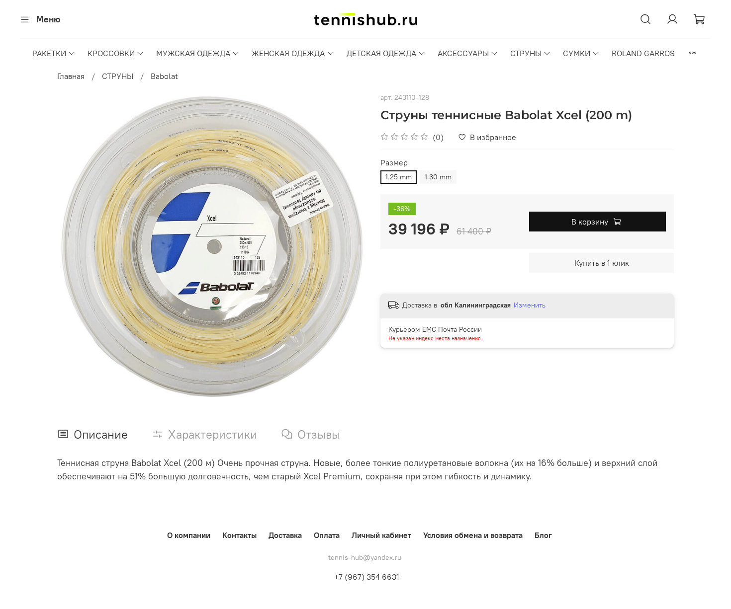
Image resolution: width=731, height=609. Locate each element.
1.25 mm (398, 176)
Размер (394, 162)
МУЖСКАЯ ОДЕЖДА (193, 53)
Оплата (327, 535)
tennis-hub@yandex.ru (364, 557)
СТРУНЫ (526, 53)
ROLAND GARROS (643, 53)
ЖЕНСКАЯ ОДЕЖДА (288, 53)
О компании (188, 535)
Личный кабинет (381, 535)
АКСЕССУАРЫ (463, 53)
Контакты (239, 535)
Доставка (285, 535)
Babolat (164, 76)
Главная (71, 76)
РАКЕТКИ (49, 53)
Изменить (530, 305)
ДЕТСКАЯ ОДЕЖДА (381, 53)
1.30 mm (438, 176)
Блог (543, 535)
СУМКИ (576, 53)
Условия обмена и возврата (473, 535)
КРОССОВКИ (111, 53)
